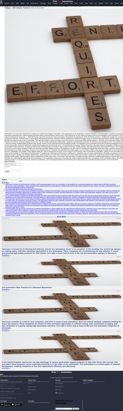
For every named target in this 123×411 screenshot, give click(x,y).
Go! (20, 181)
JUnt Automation (63, 1)
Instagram (60, 386)
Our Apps (3, 401)
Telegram (60, 393)
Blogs (30, 393)
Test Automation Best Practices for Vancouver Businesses (23, 189)
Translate (31, 401)
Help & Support (88, 380)
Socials (57, 380)
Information (4, 380)
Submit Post (32, 386)
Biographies (32, 390)
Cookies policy (10, 391)
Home (30, 383)
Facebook (59, 383)
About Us (86, 383)
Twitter (59, 390)
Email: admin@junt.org (8, 398)
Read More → (6, 255)
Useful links (32, 380)
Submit (7, 171)
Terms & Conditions (7, 388)
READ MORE (61, 216)
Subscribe (75, 408)
